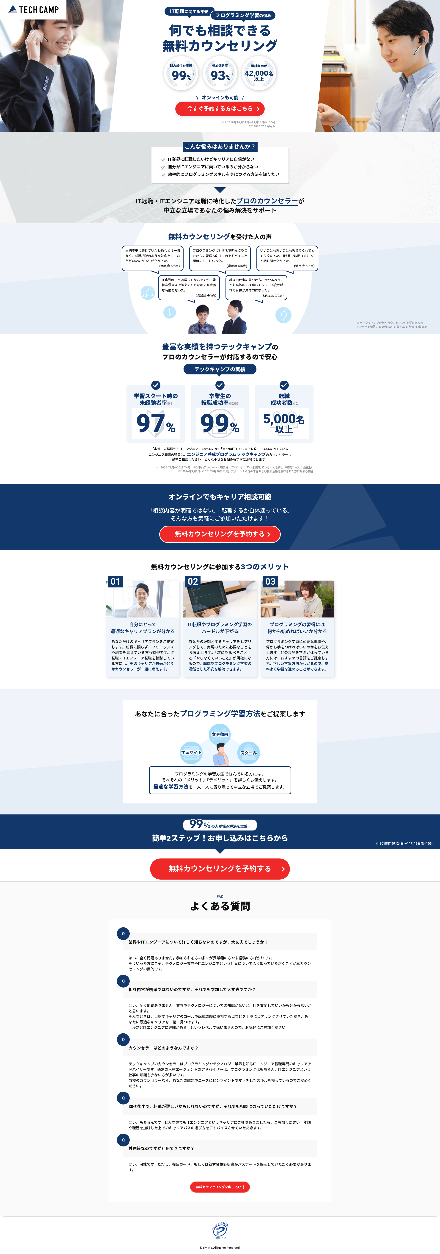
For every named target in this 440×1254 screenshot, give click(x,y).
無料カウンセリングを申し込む (219, 1187)
